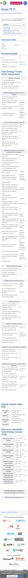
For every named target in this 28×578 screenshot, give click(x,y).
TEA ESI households (12, 512)
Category (4, 512)
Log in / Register (17, 3)
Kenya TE (21, 64)
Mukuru (21, 62)
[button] (12, 576)
